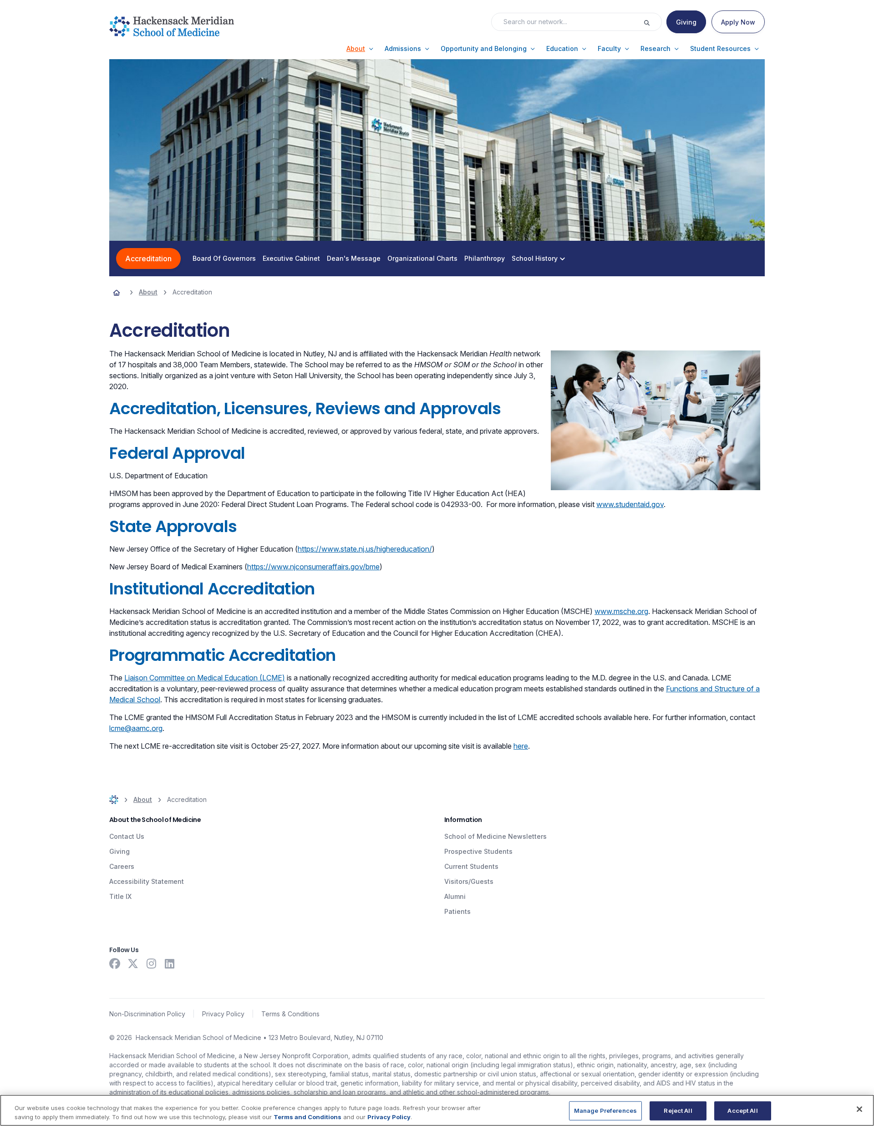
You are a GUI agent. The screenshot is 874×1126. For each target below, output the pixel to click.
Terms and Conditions (307, 1116)
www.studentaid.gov (630, 504)
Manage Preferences (605, 1110)
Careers (121, 866)
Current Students (471, 866)
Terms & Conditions (290, 1014)
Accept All (742, 1110)
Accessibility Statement (146, 881)
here (520, 746)
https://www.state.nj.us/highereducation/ (365, 548)
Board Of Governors (224, 258)
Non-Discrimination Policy (147, 1014)
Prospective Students (478, 851)
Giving (119, 851)
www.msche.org (621, 611)
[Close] (859, 1109)
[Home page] (116, 292)
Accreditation (148, 258)
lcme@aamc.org (136, 728)
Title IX (120, 896)
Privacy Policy (223, 1014)
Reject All (678, 1110)
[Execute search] (652, 22)
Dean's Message (354, 258)
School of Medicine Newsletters (495, 836)
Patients (457, 911)
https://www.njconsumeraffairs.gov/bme (313, 566)
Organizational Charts (422, 258)
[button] (360, 49)
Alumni (455, 896)
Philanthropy (484, 258)
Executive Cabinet (291, 258)
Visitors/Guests (468, 881)
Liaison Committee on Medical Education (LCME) (204, 677)
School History (535, 258)
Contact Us (126, 836)
